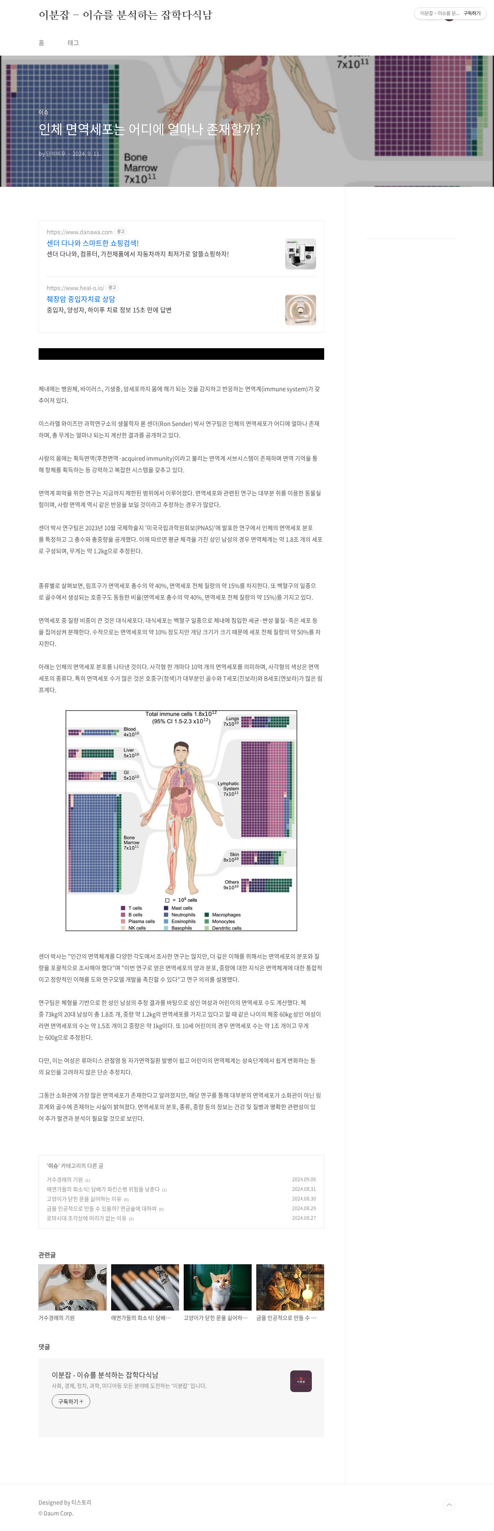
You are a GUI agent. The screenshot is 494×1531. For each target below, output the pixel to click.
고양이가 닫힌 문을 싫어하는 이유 (84, 1198)
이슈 (53, 1165)
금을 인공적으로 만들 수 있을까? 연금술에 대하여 (102, 1208)
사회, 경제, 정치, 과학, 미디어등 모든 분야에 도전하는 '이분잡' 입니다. (129, 1385)
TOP (449, 1505)
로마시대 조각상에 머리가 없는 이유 (87, 1218)
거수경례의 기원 (65, 1179)
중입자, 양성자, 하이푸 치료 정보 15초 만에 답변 (109, 309)
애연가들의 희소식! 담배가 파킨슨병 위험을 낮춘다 (103, 1189)
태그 (73, 42)
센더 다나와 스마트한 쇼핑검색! (93, 243)
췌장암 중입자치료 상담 (81, 299)
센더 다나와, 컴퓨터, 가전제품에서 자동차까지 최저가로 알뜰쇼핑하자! (138, 253)
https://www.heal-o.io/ (75, 288)
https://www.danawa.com (80, 232)
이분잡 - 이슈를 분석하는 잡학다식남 (126, 15)
